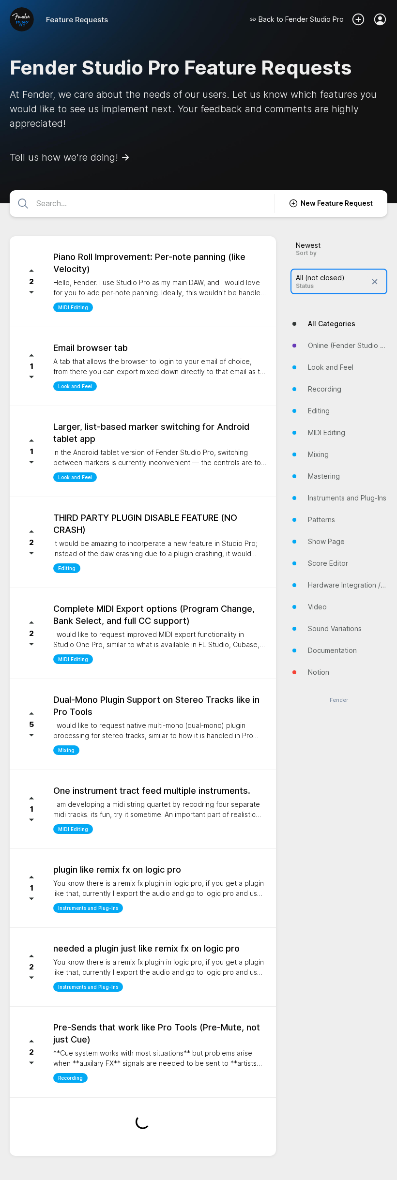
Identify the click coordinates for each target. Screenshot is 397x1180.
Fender (339, 700)
